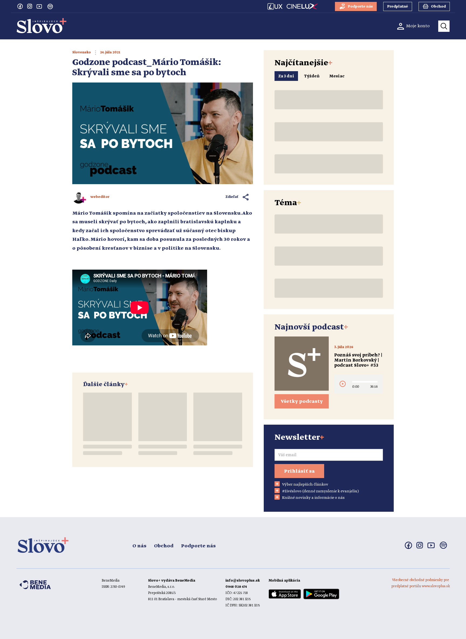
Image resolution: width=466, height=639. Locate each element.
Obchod (163, 546)
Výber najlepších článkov (305, 484)
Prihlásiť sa (299, 471)
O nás (139, 546)
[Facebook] (20, 6)
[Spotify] (50, 6)
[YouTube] (39, 6)
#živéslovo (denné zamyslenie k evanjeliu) (320, 491)
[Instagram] (29, 6)
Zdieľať (232, 197)
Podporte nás (198, 546)
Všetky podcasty (302, 401)
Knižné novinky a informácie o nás (313, 497)
